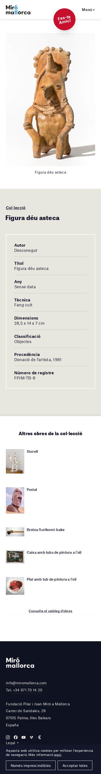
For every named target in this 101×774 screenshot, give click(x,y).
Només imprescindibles (31, 765)
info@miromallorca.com (26, 683)
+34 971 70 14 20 (27, 690)
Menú (87, 9)
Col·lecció (15, 207)
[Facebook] (16, 737)
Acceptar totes (75, 765)
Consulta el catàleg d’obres (51, 611)
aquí (57, 755)
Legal (10, 743)
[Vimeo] (31, 737)
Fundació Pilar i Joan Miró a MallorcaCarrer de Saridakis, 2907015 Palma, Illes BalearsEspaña (38, 714)
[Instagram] (8, 737)
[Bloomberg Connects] (39, 737)
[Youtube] (23, 737)
